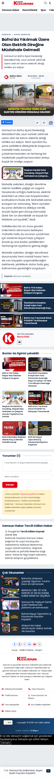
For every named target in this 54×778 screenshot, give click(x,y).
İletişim (38, 650)
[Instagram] (24, 644)
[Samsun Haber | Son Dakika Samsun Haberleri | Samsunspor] (23, 2)
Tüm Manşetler (12, 704)
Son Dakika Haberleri (40, 704)
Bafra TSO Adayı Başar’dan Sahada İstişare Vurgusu (11, 375)
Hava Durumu (38, 689)
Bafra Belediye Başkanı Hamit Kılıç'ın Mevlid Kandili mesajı (14, 439)
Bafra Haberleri (22, 34)
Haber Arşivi (10, 711)
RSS (9, 722)
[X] (19, 644)
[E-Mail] (19, 342)
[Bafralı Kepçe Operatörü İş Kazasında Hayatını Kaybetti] (40, 428)
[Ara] (45, 3)
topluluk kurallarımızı (29, 494)
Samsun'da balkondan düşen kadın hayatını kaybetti (26, 772)
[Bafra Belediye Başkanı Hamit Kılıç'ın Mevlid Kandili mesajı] (14, 428)
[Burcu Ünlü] (8, 338)
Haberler (6, 34)
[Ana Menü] (3, 3)
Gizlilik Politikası (26, 650)
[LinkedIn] (29, 644)
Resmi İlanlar (29, 10)
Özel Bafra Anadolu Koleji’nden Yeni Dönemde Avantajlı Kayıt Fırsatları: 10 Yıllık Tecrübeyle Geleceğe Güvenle (39, 379)
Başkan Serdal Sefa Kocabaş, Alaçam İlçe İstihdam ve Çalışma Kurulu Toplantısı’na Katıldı (13, 411)
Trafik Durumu (11, 695)
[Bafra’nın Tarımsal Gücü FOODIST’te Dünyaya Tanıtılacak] (40, 397)
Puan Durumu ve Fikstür (37, 697)
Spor (43, 10)
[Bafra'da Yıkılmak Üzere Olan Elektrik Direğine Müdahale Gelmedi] (27, 100)
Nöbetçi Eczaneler (14, 689)
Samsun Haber (10, 10)
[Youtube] (34, 644)
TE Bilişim (34, 730)
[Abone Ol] (50, 122)
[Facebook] (14, 644)
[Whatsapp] (39, 644)
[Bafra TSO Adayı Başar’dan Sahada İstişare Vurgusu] (14, 364)
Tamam (5, 742)
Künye (15, 650)
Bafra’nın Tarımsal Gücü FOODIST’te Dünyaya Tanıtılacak (38, 409)
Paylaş (8, 122)
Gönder (10, 484)
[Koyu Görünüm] (50, 3)
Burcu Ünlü (23, 336)
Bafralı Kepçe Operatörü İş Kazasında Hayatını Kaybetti (38, 441)
